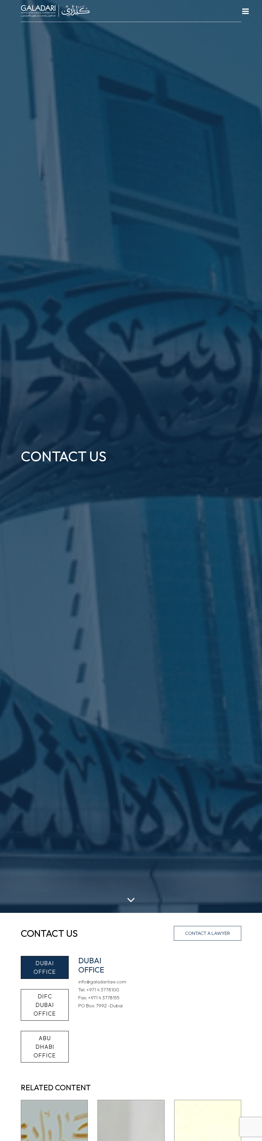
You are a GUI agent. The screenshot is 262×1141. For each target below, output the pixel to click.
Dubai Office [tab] (45, 967)
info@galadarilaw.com (102, 982)
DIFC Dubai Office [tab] (45, 1005)
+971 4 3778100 (102, 990)
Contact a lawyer (207, 933)
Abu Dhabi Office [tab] (45, 1046)
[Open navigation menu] (245, 11)
